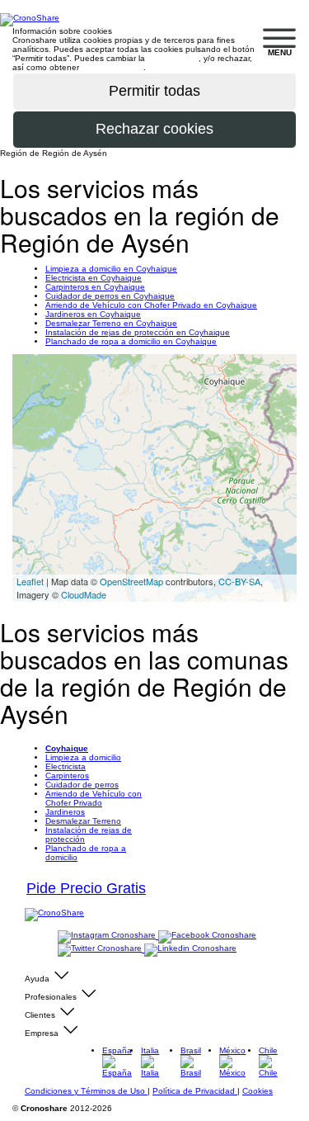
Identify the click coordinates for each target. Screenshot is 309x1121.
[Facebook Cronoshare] (207, 935)
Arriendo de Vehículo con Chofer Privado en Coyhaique (151, 305)
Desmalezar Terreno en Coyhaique (111, 323)
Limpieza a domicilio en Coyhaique (111, 268)
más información (112, 67)
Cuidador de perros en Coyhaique (110, 295)
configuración (173, 58)
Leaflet (30, 581)
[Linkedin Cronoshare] (190, 948)
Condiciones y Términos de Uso (86, 1090)
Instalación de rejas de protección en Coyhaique (137, 332)
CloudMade (83, 594)
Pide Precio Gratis (86, 888)
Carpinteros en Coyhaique (95, 286)
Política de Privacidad (194, 1090)
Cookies (257, 1090)
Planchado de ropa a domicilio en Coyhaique (131, 341)
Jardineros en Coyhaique (93, 314)
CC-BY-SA (239, 581)
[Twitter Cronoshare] (101, 948)
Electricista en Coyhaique (93, 277)
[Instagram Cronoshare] (108, 935)
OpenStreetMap (131, 581)
